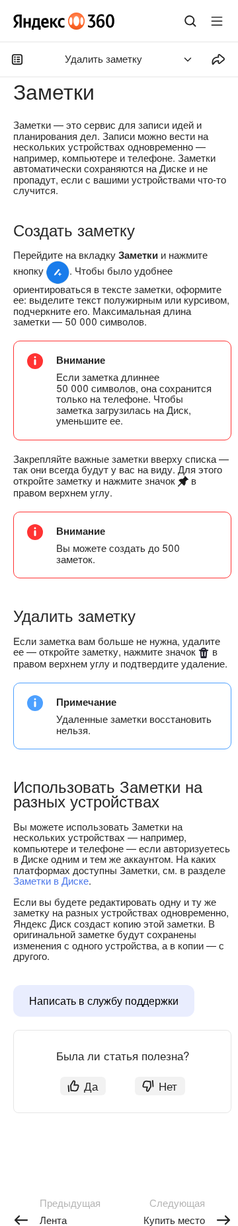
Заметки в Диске (51, 880)
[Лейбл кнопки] (216, 21)
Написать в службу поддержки (103, 1000)
